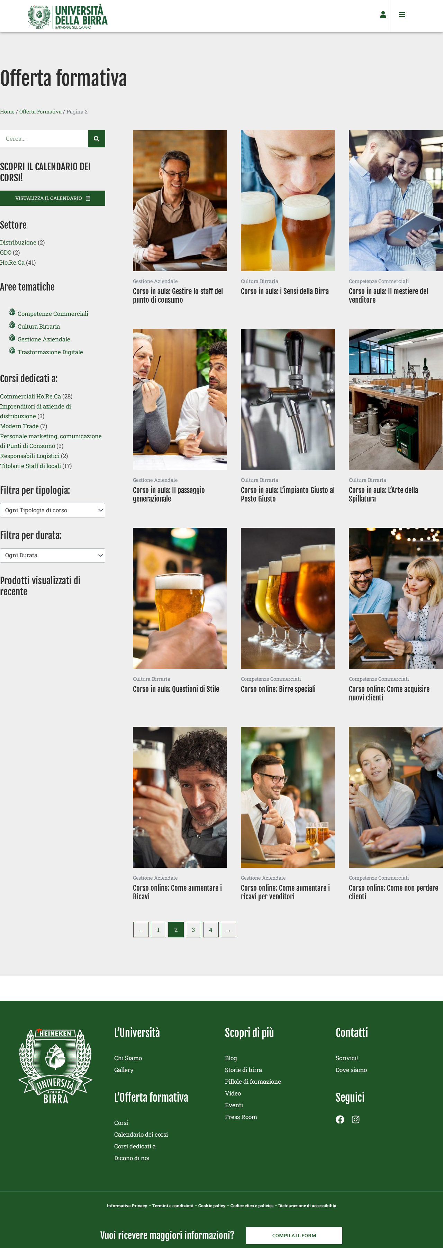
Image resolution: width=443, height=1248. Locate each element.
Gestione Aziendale (44, 339)
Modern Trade (19, 426)
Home (7, 111)
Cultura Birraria (39, 326)
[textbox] (49, 510)
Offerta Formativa (40, 111)
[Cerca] (96, 138)
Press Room (241, 1117)
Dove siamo (351, 1070)
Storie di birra (243, 1070)
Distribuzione (18, 242)
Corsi (121, 1123)
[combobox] (52, 510)
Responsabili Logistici (30, 456)
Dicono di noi (132, 1158)
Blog (231, 1058)
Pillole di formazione (253, 1081)
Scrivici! (347, 1058)
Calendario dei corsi (141, 1134)
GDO (5, 252)
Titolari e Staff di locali (30, 466)
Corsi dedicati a (135, 1146)
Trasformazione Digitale (50, 352)
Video (233, 1093)
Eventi (234, 1105)
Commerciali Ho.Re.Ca (30, 396)
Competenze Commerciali (53, 314)
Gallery (124, 1070)
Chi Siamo (128, 1058)
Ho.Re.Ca (12, 262)
